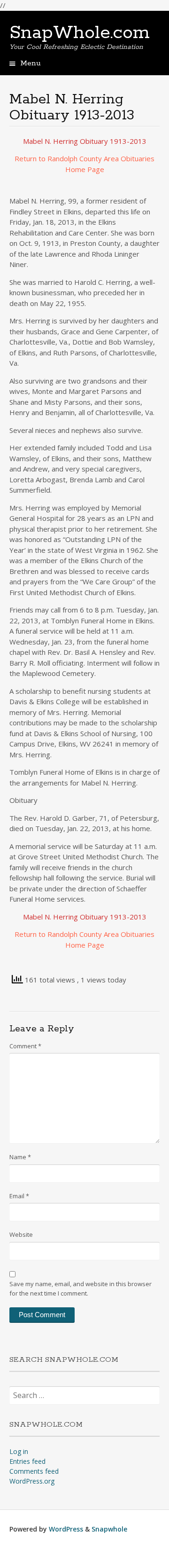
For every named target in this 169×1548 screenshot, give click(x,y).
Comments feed (34, 1471)
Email (19, 1196)
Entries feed (27, 1461)
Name (20, 1157)
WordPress (66, 1528)
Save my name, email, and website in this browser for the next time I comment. (80, 1288)
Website (21, 1234)
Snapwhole (109, 1528)
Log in (18, 1451)
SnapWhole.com (79, 33)
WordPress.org (31, 1481)
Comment (25, 1046)
